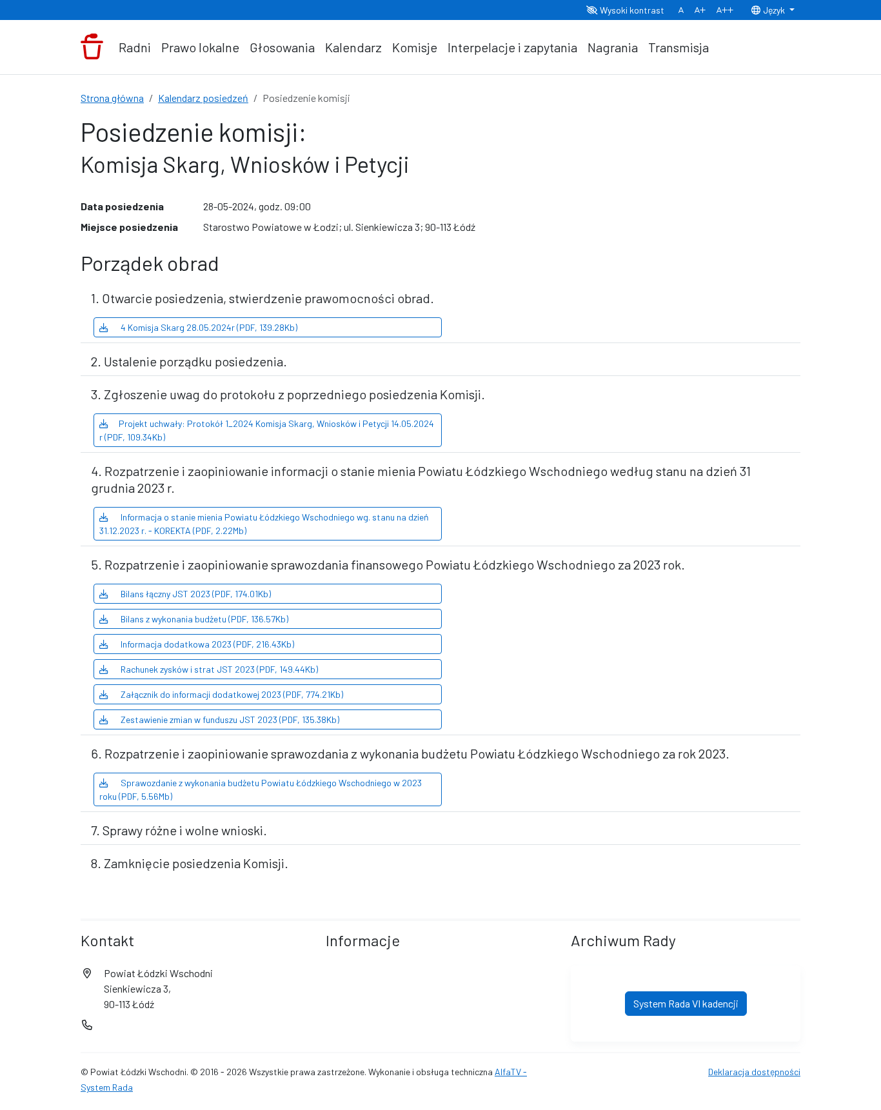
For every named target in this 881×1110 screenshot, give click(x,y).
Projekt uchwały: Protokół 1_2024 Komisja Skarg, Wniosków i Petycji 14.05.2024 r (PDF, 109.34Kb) (266, 430)
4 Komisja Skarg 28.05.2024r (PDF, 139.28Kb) (208, 327)
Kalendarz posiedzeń (203, 98)
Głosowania (282, 47)
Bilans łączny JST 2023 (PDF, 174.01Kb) (195, 593)
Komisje (414, 47)
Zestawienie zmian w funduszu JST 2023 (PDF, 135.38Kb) (229, 719)
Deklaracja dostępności (754, 1071)
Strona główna (112, 98)
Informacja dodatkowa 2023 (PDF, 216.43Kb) (206, 644)
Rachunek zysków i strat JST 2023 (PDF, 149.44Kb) (218, 669)
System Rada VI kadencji (685, 1003)
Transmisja (678, 47)
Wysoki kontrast (631, 10)
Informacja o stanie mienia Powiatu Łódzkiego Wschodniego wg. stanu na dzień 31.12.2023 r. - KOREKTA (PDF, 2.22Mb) (264, 523)
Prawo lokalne (200, 47)
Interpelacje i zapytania (512, 47)
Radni (135, 47)
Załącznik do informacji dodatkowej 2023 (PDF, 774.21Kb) (231, 694)
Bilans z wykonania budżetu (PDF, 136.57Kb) (203, 618)
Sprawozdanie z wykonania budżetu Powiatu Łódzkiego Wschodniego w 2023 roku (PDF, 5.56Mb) (260, 789)
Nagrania (613, 47)
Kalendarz (353, 47)
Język (774, 10)
